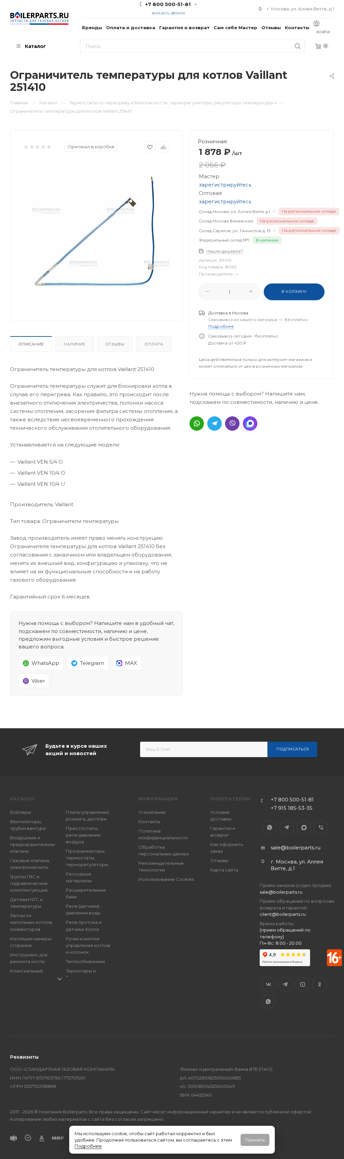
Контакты (149, 821)
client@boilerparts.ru (283, 914)
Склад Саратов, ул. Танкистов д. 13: (235, 230)
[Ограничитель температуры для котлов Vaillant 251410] (96, 234)
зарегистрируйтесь (225, 184)
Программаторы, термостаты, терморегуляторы (87, 857)
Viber (321, 827)
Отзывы (115, 344)
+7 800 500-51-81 (168, 4)
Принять (255, 1140)
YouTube (302, 984)
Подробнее (88, 1146)
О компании (152, 812)
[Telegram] (214, 423)
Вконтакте (268, 984)
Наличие (74, 344)
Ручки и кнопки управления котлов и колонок (88, 945)
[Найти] (297, 46)
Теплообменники (85, 961)
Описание (31, 344)
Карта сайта (224, 870)
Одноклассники (319, 984)
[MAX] (250, 423)
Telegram (287, 827)
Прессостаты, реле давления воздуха (83, 835)
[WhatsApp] (196, 423)
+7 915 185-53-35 (291, 808)
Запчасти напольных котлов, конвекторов (31, 922)
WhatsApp (269, 827)
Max (304, 827)
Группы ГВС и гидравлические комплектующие (29, 883)
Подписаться (292, 749)
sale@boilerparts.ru (295, 847)
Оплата (153, 344)
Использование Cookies (166, 879)
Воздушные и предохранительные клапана (33, 844)
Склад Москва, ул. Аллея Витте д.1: (235, 211)
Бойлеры (20, 812)
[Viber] (232, 423)
